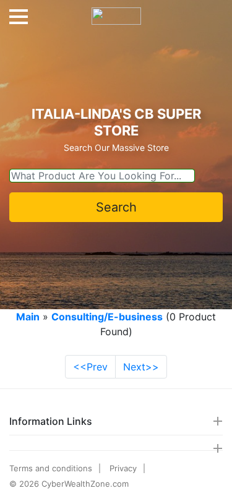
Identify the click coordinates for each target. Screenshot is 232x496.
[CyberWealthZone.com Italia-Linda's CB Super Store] (116, 11)
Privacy (123, 468)
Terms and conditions (50, 468)
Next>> (141, 367)
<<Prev (90, 367)
